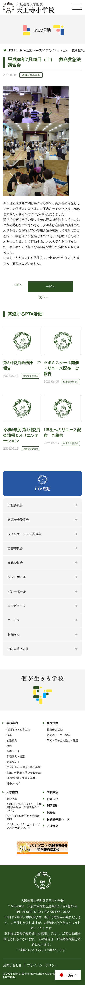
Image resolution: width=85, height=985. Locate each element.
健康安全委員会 (18, 519)
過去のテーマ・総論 (58, 735)
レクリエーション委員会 (24, 534)
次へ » (43, 297)
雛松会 (51, 812)
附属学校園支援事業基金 (21, 778)
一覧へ (50, 286)
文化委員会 (15, 562)
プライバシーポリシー (42, 965)
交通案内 (12, 740)
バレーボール (17, 591)
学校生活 (52, 792)
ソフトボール (17, 577)
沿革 (9, 735)
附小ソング (13, 783)
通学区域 (12, 798)
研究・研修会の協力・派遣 (62, 740)
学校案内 (12, 723)
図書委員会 (15, 548)
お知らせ (14, 634)
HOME (12, 50)
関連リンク (13, 761)
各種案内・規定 (16, 756)
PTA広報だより (18, 648)
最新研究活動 (55, 729)
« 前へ (18, 284)
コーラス (14, 620)
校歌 (9, 745)
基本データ (13, 751)
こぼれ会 (52, 825)
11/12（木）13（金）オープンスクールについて (23, 826)
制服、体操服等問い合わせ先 (24, 772)
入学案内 (12, 792)
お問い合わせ (12, 965)
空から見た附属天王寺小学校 (24, 767)
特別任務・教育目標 (18, 729)
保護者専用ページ (58, 819)
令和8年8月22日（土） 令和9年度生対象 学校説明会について (24, 807)
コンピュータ (17, 605)
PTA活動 (26, 50)
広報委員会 (15, 505)
